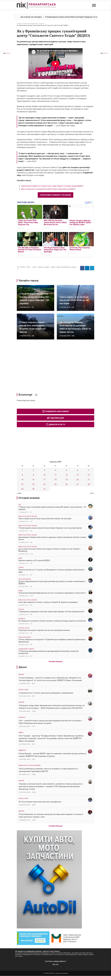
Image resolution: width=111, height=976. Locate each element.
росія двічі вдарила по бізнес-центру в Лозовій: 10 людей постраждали (48, 602)
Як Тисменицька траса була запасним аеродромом (40, 802)
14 (89, 475)
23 (33, 484)
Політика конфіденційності (55, 961)
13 (78, 475)
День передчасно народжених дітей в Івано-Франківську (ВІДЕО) (48, 189)
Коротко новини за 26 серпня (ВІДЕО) (34, 560)
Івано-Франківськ (32, 24)
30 (33, 489)
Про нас (55, 964)
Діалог (22, 667)
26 (67, 484)
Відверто (22, 750)
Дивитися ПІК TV (57, 424)
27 (78, 484)
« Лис (19, 493)
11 (55, 475)
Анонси (21, 609)
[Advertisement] (48, 367)
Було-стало (23, 690)
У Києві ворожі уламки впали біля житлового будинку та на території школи (54, 17)
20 (78, 479)
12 (67, 475)
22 (22, 484)
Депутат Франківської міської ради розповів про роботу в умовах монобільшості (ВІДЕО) (52, 582)
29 (22, 489)
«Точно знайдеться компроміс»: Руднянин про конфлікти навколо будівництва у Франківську (52, 640)
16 (33, 479)
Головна (19, 24)
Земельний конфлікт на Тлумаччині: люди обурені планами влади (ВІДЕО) (52, 186)
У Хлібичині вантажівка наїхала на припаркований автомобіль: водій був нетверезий (48, 652)
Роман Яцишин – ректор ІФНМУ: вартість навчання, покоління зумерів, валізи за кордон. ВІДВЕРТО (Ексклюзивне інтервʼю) (52, 754)
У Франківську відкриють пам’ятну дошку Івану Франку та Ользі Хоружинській (51, 612)
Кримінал (21, 618)
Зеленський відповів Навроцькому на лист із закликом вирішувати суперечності (52, 593)
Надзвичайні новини (26, 649)
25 (55, 484)
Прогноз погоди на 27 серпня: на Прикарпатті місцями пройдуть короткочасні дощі (51, 571)
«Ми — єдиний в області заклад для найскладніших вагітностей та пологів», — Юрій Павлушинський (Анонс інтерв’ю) (51, 722)
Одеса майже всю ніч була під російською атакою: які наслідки (74, 300)
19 (67, 479)
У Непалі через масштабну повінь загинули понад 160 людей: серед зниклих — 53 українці (52, 508)
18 (55, 479)
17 (44, 479)
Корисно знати (23, 628)
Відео (25, 24)
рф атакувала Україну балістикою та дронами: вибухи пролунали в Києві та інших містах (52, 538)
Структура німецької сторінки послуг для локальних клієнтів (44, 630)
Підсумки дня (57, 418)
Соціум (41, 24)
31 (44, 489)
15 (22, 479)
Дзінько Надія (43, 267)
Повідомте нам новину (57, 411)
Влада (20, 590)
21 (89, 479)
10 (44, 475)
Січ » (92, 493)
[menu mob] (94, 5)
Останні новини (29, 498)
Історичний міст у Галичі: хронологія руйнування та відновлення (46, 693)
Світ (19, 505)
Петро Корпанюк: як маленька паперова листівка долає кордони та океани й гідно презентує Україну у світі (51, 815)
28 (89, 484)
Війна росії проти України (27, 516)
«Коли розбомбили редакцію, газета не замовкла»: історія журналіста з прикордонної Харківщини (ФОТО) (48, 770)
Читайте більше (55, 661)
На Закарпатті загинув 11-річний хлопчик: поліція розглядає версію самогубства (52, 621)
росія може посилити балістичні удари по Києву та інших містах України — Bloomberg (49, 550)
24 (44, 484)
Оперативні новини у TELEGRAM (55, 195)
